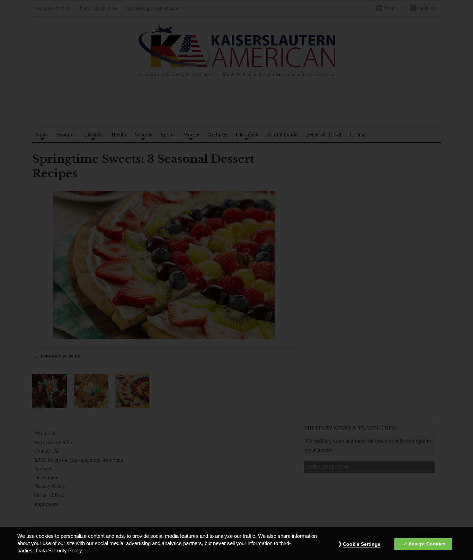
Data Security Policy (59, 551)
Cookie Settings (362, 544)
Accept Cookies (427, 544)
